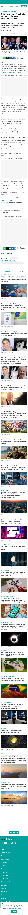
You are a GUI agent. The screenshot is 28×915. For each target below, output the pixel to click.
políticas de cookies (16, 908)
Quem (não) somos (6, 895)
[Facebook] (21, 843)
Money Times (4, 891)
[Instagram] (2, 843)
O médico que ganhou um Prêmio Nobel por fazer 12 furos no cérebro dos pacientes (12, 203)
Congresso (14, 258)
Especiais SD (4, 878)
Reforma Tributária (7, 263)
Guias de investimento (7, 882)
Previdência (4, 72)
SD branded (4, 885)
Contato (3, 898)
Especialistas (4, 875)
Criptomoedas (5, 859)
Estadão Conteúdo (6, 30)
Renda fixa (4, 872)
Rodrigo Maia (18, 263)
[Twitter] (18, 843)
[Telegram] (15, 843)
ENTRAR (24, 6)
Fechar (14, 911)
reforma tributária (15, 72)
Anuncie (3, 888)
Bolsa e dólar (4, 855)
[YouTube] (5, 843)
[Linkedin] (9, 843)
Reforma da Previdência (8, 260)
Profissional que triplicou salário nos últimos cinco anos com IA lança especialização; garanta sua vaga (13, 210)
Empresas (4, 862)
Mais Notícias (14, 832)
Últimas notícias (5, 852)
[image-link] (14, 290)
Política (3, 865)
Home (2, 849)
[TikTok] (12, 843)
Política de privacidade (7, 901)
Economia (4, 868)
